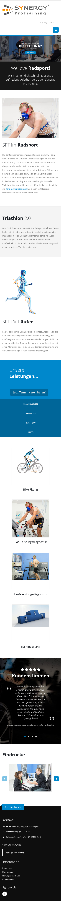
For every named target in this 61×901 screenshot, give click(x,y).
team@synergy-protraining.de (25, 826)
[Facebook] (4, 894)
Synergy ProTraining (15, 852)
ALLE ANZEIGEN (30, 403)
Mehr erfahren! (30, 52)
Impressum (7, 868)
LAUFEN (30, 432)
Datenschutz (7, 872)
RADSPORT (31, 413)
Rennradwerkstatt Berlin (17, 188)
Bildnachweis (8, 879)
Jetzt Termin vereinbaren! (29, 392)
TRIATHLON (30, 422)
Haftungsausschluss (11, 875)
